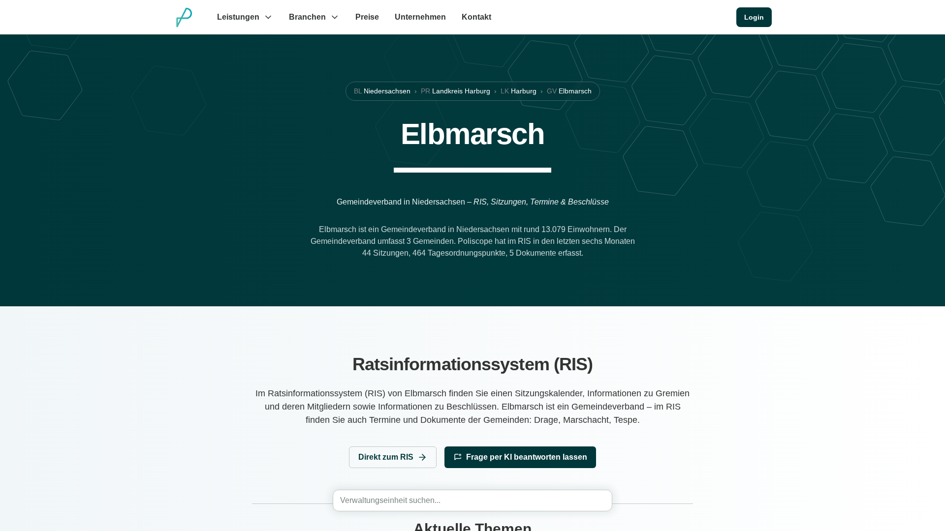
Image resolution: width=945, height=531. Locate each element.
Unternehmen (420, 17)
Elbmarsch (569, 91)
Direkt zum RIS (385, 457)
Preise (367, 17)
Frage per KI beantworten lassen (526, 457)
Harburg (518, 91)
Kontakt (476, 17)
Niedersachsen (382, 91)
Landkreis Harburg (455, 91)
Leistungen (238, 17)
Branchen (307, 17)
